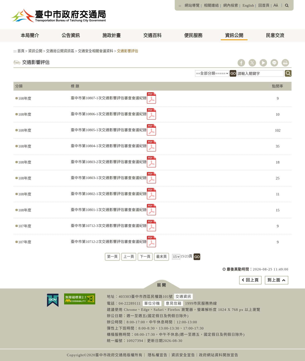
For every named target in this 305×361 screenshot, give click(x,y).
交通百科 (152, 35)
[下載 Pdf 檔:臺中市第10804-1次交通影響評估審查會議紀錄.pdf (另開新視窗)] (151, 145)
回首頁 (264, 5)
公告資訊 (71, 35)
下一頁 (145, 257)
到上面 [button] (274, 280)
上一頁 (128, 257)
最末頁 (161, 257)
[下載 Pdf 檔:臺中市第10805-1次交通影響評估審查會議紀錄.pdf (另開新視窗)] (151, 130)
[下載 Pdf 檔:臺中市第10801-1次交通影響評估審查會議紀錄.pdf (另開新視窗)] (151, 209)
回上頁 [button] (252, 280)
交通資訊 (183, 296)
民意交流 (275, 35)
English (248, 5)
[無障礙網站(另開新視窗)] (79, 298)
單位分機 (152, 303)
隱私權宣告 (157, 355)
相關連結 (211, 5)
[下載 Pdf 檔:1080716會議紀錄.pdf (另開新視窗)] (151, 98)
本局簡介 (30, 35)
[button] (161, 284)
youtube (263, 63)
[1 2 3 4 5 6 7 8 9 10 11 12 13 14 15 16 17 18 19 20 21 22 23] (176, 257)
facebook (241, 63)
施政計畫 (111, 35)
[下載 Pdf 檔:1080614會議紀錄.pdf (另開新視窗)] (151, 114)
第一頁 (112, 257)
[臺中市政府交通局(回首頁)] (58, 15)
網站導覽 (192, 5)
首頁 (20, 51)
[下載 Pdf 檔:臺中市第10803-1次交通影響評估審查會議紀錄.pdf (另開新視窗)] (151, 177)
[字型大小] (276, 5)
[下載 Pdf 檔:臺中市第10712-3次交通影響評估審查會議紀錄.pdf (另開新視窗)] (151, 225)
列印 (285, 63)
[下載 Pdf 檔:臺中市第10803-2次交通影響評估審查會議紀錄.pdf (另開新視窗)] (151, 161)
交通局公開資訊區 (60, 51)
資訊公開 (234, 35)
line (274, 63)
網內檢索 (230, 5)
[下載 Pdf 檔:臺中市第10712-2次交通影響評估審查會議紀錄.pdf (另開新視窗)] (151, 241)
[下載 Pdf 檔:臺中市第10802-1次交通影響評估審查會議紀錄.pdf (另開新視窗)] (151, 193)
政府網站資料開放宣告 (218, 355)
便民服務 (193, 35)
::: (180, 5)
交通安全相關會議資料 (95, 51)
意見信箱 (174, 303)
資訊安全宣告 (183, 355)
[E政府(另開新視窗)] (53, 300)
